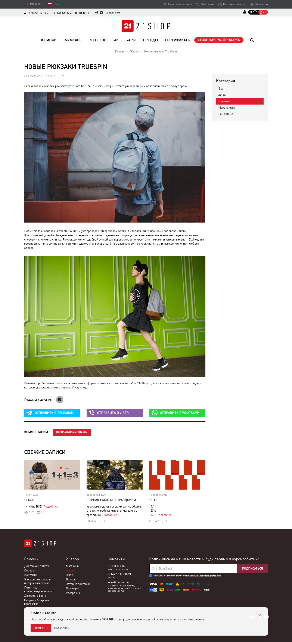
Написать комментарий (71, 432)
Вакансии (261, 4)
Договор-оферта (35, 595)
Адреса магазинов (180, 4)
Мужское (73, 40)
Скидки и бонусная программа (36, 601)
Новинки (48, 40)
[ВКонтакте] (59, 399)
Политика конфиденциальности (38, 589)
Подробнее (50, 506)
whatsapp (179, 413)
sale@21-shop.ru (118, 582)
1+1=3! (29, 500)
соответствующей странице (69, 387)
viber (113, 413)
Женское (98, 40)
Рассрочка (73, 593)
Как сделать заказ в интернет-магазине (37, 581)
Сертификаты (178, 40)
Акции (222, 95)
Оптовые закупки (234, 4)
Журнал (71, 570)
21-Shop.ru (144, 383)
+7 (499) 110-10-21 (39, 12)
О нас (69, 575)
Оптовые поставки (78, 584)
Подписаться (252, 568)
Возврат (29, 570)
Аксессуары (125, 40)
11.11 (153, 500)
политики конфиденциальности (205, 575)
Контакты (207, 4)
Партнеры (72, 588)
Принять (40, 628)
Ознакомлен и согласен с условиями (187, 575)
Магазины (72, 566)
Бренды (150, 40)
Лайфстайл (225, 113)
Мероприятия (227, 107)
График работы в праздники (111, 500)
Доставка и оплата (36, 566)
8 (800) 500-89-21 (63, 12)
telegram (54, 413)
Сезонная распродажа (219, 40)
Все (220, 88)
